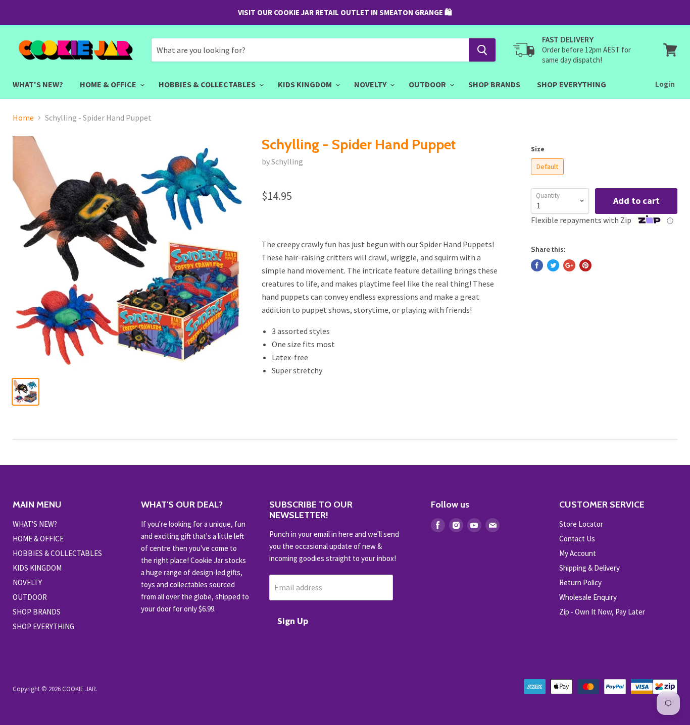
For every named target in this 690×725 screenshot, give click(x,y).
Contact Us (577, 538)
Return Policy (580, 582)
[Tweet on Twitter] (553, 265)
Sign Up (292, 621)
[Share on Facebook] (537, 265)
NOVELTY (371, 84)
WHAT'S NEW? (38, 84)
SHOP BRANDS (494, 84)
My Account (577, 553)
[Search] (482, 50)
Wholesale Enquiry (588, 597)
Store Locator (581, 524)
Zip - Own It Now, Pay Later (602, 612)
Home (23, 117)
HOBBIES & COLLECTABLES (208, 84)
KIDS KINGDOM (305, 84)
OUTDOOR (428, 84)
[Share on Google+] (569, 265)
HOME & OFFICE (109, 84)
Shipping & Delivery (589, 568)
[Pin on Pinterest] (585, 265)
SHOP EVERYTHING (571, 84)
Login (665, 84)
